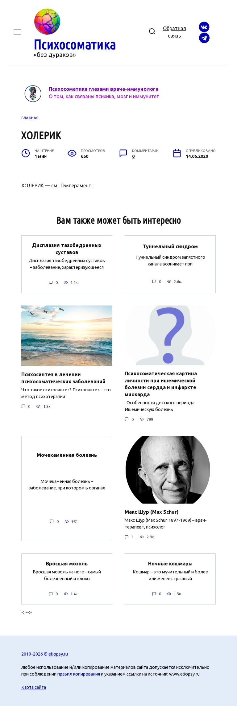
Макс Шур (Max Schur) (152, 512)
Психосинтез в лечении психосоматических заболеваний (63, 378)
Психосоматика (75, 44)
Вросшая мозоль (67, 563)
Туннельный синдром (170, 246)
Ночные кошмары (170, 563)
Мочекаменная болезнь (67, 454)
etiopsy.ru (58, 654)
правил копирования (78, 674)
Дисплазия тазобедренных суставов (67, 248)
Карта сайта (33, 687)
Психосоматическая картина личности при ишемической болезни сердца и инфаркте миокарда (161, 384)
